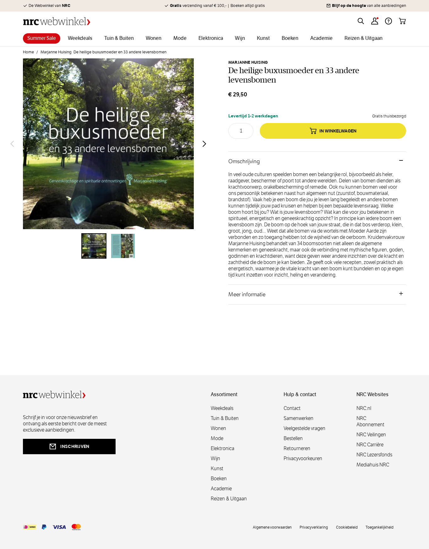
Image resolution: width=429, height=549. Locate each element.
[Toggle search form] (361, 21)
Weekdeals (222, 408)
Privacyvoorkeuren (303, 458)
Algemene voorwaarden (272, 527)
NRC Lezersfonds (374, 454)
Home (28, 52)
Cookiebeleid (347, 527)
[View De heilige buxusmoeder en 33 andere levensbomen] (93, 245)
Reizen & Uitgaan (229, 498)
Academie (221, 488)
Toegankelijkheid (380, 527)
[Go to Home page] (56, 21)
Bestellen (293, 438)
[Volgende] (204, 144)
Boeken (219, 478)
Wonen (218, 428)
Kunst (217, 468)
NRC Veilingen (371, 434)
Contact (292, 408)
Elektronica (222, 448)
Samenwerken (298, 418)
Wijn (215, 458)
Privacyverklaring (314, 527)
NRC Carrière (369, 444)
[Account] (374, 21)
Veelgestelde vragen (304, 428)
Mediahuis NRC (372, 464)
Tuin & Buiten (225, 418)
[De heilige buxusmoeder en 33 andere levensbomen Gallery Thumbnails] (108, 245)
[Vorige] (12, 144)
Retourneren (297, 448)
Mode (217, 438)
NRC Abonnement (370, 421)
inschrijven (74, 446)
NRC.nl (363, 408)
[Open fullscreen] (108, 143)
